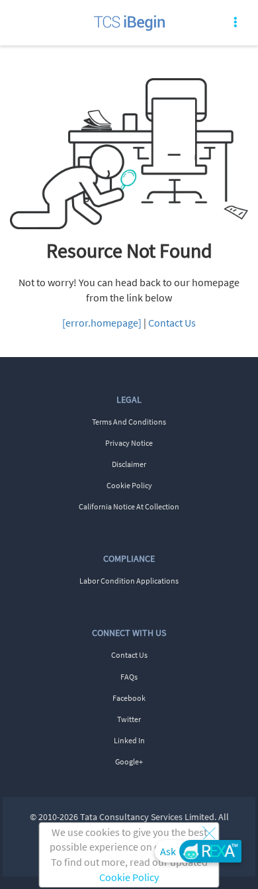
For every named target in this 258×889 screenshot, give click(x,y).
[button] (209, 832)
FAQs (129, 677)
